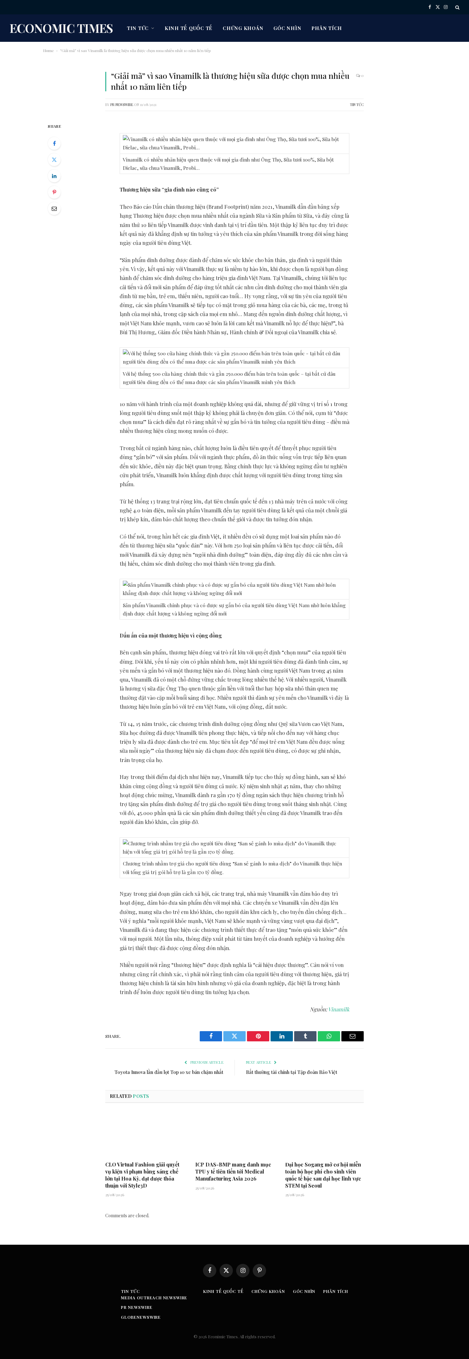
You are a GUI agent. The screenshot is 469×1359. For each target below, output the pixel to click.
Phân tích (326, 28)
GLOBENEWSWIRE (141, 1317)
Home (48, 50)
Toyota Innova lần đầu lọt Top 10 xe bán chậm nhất (169, 1072)
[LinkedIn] (54, 176)
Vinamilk (338, 1009)
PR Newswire (121, 104)
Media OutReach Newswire (154, 1297)
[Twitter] (54, 159)
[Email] (54, 208)
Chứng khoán (243, 28)
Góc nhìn (287, 28)
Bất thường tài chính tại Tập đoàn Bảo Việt (291, 1072)
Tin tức (138, 28)
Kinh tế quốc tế (188, 28)
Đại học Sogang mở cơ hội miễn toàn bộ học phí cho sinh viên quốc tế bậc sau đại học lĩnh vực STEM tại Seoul (323, 1175)
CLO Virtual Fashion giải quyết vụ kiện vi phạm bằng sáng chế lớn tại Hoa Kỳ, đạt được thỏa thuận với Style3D (142, 1175)
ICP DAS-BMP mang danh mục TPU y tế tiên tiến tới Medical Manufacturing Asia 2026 (233, 1171)
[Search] (456, 7)
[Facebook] (54, 143)
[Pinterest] (54, 192)
